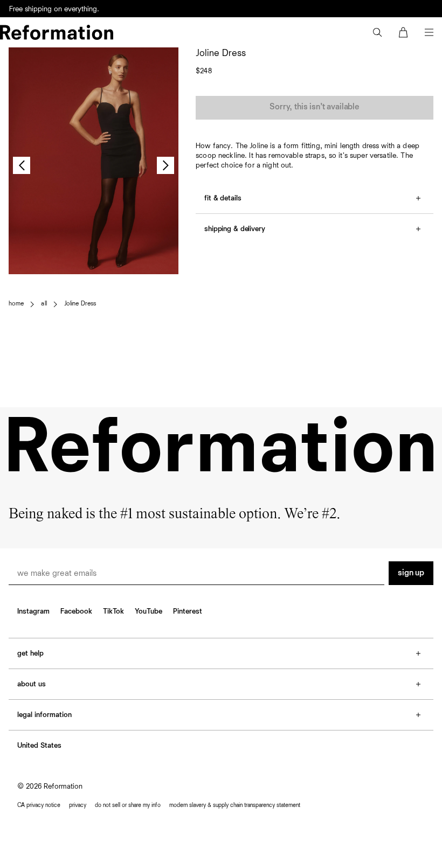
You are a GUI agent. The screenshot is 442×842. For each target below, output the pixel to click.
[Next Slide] (165, 165)
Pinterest (187, 611)
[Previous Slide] (21, 165)
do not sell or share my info (128, 805)
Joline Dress (80, 304)
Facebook (76, 611)
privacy (77, 805)
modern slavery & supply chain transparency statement (234, 805)
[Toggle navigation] (429, 32)
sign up (411, 573)
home (16, 304)
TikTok (113, 611)
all (43, 304)
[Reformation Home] (56, 32)
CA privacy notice (38, 805)
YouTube (148, 611)
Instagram (33, 611)
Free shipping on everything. (54, 9)
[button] (377, 32)
